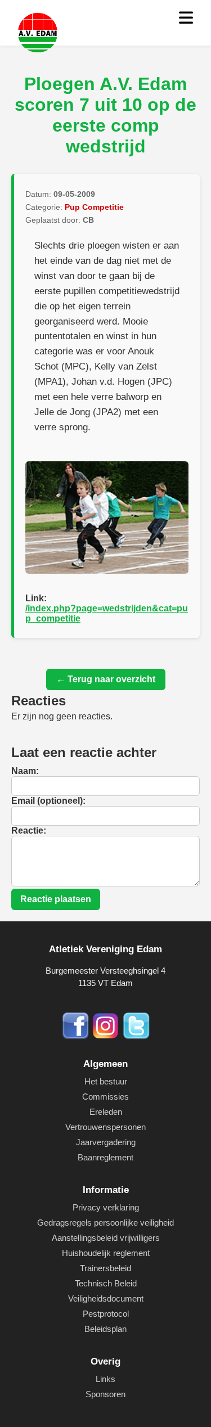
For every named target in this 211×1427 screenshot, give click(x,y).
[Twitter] (136, 1037)
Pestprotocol (106, 1313)
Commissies (105, 1096)
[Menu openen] (186, 18)
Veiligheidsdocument (105, 1298)
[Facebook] (76, 1037)
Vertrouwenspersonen (105, 1127)
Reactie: (28, 830)
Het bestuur (105, 1081)
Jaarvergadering (106, 1142)
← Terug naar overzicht (105, 679)
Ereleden (105, 1112)
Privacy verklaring (106, 1207)
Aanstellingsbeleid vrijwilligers (106, 1238)
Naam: (25, 771)
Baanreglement (105, 1157)
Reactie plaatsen (55, 899)
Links (105, 1379)
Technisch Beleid (106, 1283)
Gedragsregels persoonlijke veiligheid (105, 1222)
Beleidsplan (105, 1329)
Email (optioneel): (48, 800)
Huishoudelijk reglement (106, 1253)
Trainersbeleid (105, 1268)
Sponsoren (105, 1394)
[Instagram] (107, 1037)
